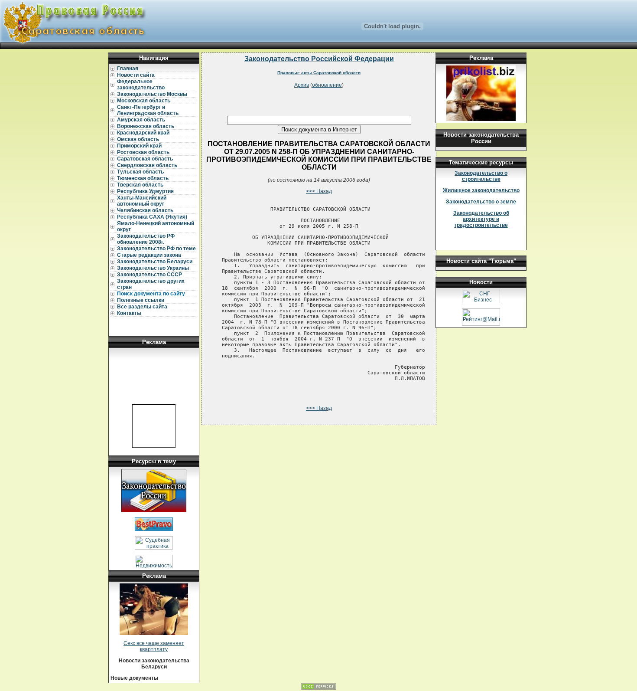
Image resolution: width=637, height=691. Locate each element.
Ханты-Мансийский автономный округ (141, 201)
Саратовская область (145, 159)
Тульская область (140, 172)
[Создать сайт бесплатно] (318, 688)
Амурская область (141, 120)
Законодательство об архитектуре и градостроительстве (481, 219)
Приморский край (139, 146)
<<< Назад (319, 191)
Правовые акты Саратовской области (319, 72)
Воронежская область (145, 126)
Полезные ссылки (140, 300)
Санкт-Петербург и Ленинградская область (148, 110)
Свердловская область (147, 165)
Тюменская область (143, 178)
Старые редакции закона (149, 255)
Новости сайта (136, 75)
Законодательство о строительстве (481, 176)
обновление (327, 85)
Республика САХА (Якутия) (152, 217)
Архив (301, 85)
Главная (127, 68)
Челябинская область (145, 210)
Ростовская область (143, 152)
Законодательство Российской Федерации (319, 58)
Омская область (138, 139)
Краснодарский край (143, 133)
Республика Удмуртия (145, 191)
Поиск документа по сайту (151, 294)
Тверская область (140, 185)
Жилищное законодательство (481, 190)
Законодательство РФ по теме (156, 249)
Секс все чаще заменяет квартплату (154, 646)
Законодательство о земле (481, 202)
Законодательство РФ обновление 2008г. (146, 239)
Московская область (143, 101)
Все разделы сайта (142, 307)
